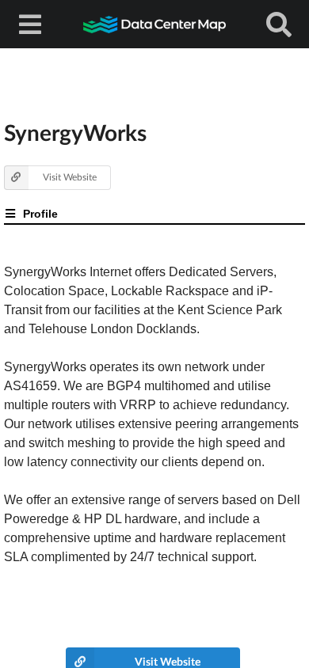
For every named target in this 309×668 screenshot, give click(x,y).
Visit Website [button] (70, 177)
